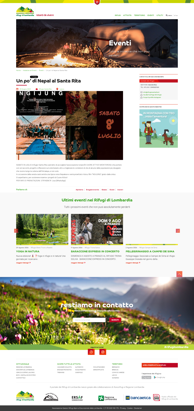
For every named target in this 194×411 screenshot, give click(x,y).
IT (175, 15)
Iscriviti (115, 320)
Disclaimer (138, 408)
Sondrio (115, 378)
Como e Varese (118, 372)
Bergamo (116, 367)
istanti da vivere (45, 15)
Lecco (114, 375)
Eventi (151, 15)
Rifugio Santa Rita (45, 89)
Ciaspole (79, 372)
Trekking (60, 372)
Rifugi (118, 15)
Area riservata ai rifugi (154, 365)
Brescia (115, 370)
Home (18, 70)
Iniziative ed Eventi (30, 70)
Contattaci (20, 378)
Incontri (120, 190)
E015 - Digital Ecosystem (26, 375)
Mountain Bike (99, 367)
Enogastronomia (92, 190)
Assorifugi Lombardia (25, 370)
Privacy (123, 408)
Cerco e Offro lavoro (25, 372)
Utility (160, 15)
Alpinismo (79, 190)
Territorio (139, 15)
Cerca (170, 15)
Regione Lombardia (24, 367)
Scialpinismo (80, 370)
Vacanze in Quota (64, 367)
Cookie (129, 408)
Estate (104, 190)
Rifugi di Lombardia (25, 11)
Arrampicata (98, 370)
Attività (127, 15)
